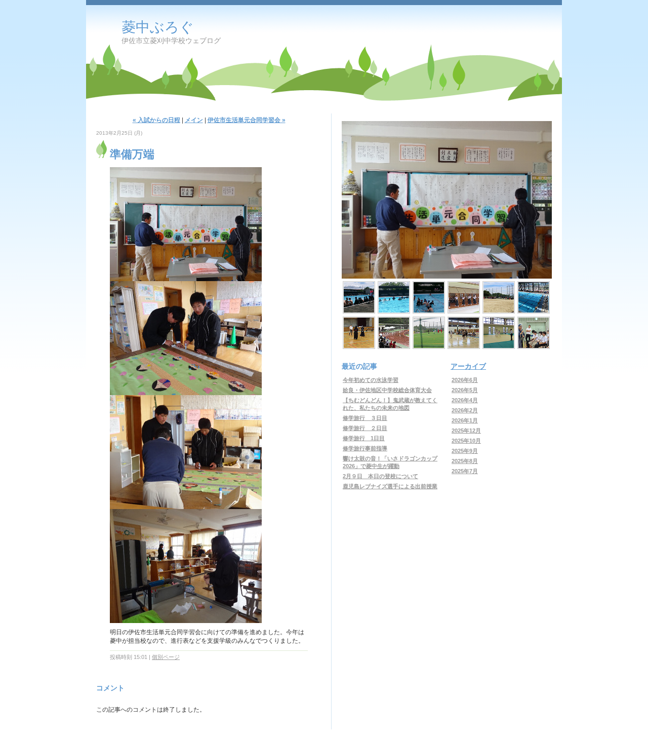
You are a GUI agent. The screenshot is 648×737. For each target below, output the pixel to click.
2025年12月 (466, 431)
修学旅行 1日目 (364, 438)
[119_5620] (359, 297)
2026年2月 (465, 410)
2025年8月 (465, 461)
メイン (194, 120)
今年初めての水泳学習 (370, 380)
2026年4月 (465, 400)
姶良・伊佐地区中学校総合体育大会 (387, 390)
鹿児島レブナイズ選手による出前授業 (390, 486)
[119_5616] (394, 297)
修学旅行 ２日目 (365, 428)
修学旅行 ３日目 (365, 418)
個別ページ (166, 657)
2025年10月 (466, 441)
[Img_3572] (429, 333)
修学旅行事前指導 (365, 448)
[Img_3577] (359, 333)
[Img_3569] (464, 333)
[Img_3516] (533, 333)
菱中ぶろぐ (158, 27)
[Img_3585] (498, 297)
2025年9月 (465, 451)
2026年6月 (465, 380)
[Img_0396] (394, 333)
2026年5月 (465, 390)
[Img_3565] (498, 333)
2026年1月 (465, 420)
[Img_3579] (533, 297)
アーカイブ (468, 366)
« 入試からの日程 (156, 120)
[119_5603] (429, 297)
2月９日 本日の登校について (380, 476)
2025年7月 (465, 471)
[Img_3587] (464, 297)
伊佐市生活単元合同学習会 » (247, 120)
